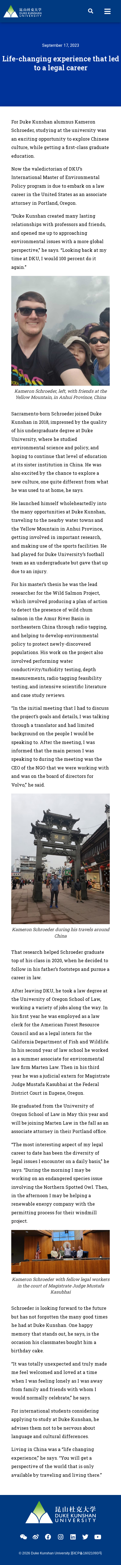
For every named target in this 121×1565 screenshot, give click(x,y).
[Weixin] (23, 1537)
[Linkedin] (73, 1537)
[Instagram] (60, 1537)
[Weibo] (36, 1537)
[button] (90, 11)
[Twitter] (85, 1537)
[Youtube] (97, 1537)
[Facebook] (48, 1537)
